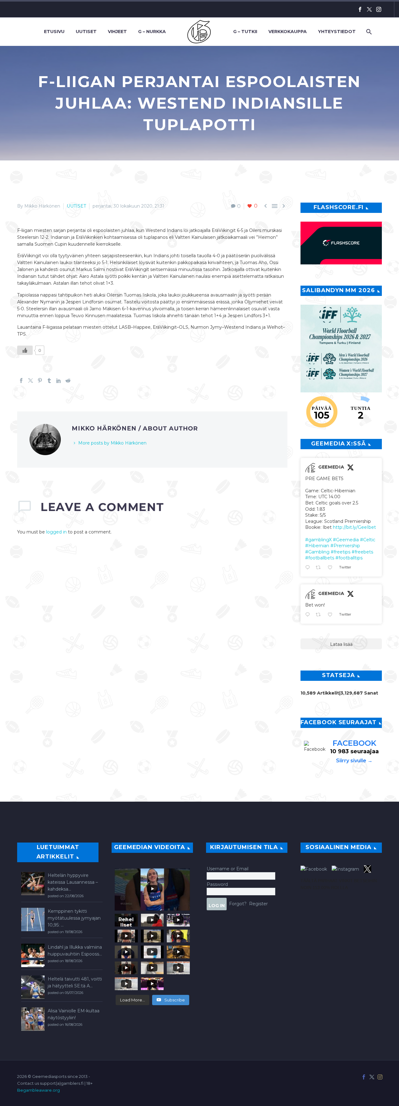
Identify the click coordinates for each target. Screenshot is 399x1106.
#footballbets (319, 558)
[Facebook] (360, 9)
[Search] (368, 32)
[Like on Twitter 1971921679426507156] (332, 568)
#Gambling (317, 552)
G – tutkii (245, 31)
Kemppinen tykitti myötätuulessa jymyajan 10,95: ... (74, 918)
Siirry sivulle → (354, 761)
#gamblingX (318, 540)
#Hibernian (317, 545)
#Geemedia (346, 540)
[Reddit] (67, 380)
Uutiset (86, 31)
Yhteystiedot (337, 31)
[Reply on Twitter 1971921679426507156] (309, 568)
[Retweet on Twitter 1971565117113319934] (320, 615)
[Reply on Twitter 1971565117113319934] (309, 615)
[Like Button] (25, 350)
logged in (56, 532)
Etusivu (54, 31)
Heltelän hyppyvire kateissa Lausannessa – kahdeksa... (73, 882)
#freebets (362, 552)
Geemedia (331, 467)
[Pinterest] (39, 380)
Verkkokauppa (287, 31)
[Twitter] (369, 9)
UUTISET (76, 206)
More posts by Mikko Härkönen (112, 443)
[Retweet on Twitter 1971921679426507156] (320, 568)
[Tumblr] (49, 380)
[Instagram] (378, 9)
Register (258, 903)
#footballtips (349, 558)
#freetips (340, 552)
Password (217, 884)
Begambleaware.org (38, 1090)
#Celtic (367, 540)
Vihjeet (117, 31)
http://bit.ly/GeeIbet (354, 527)
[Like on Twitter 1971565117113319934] (332, 615)
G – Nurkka (152, 31)
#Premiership (345, 545)
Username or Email (227, 869)
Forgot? (238, 903)
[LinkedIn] (58, 380)
